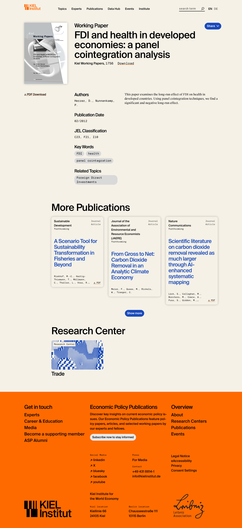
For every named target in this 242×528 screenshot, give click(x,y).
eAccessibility (181, 461)
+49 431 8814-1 (143, 471)
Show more (134, 313)
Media (30, 427)
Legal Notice (180, 456)
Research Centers (189, 421)
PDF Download (36, 94)
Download (126, 63)
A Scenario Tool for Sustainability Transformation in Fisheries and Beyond (75, 253)
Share (211, 26)
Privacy (176, 466)
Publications (183, 427)
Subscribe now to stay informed (113, 437)
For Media (139, 460)
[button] (62, 9)
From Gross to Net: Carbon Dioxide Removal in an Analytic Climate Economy (132, 266)
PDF (99, 282)
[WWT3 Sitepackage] (37, 7)
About (177, 415)
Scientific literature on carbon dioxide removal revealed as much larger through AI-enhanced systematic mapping (191, 262)
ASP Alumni (35, 440)
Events (177, 434)
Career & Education (43, 421)
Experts (32, 415)
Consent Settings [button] (184, 470)
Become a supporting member (54, 434)
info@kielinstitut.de (146, 476)
